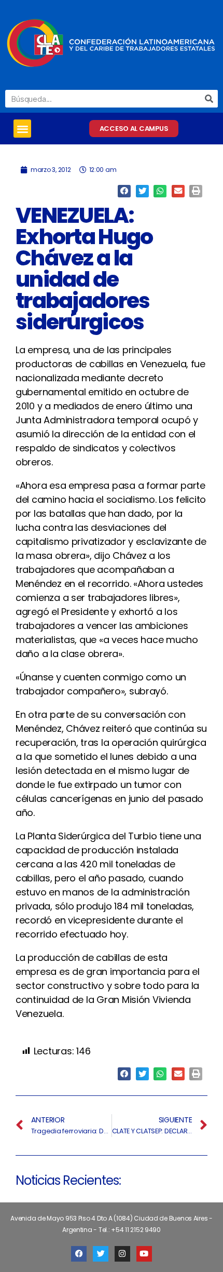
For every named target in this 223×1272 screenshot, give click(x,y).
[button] (22, 128)
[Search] (209, 99)
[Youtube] (144, 1254)
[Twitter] (100, 1254)
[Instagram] (122, 1254)
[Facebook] (79, 1254)
